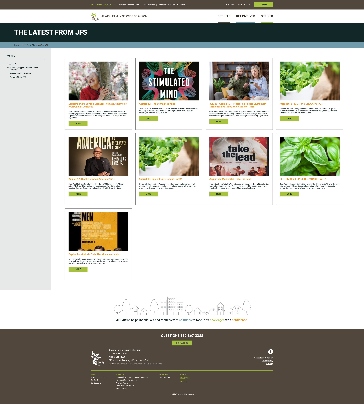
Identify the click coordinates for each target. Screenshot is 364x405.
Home (16, 45)
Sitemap (269, 364)
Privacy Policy (267, 361)
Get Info (267, 16)
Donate (263, 5)
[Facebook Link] (270, 351)
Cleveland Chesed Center (128, 5)
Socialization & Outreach (125, 386)
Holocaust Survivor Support (126, 380)
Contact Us (244, 5)
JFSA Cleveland (148, 5)
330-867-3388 (191, 336)
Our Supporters (96, 383)
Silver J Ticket (121, 389)
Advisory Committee (98, 377)
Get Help (224, 16)
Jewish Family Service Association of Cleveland (144, 364)
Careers (230, 5)
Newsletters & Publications (20, 73)
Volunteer (184, 378)
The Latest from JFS (17, 77)
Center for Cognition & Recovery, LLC (173, 5)
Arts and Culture (122, 383)
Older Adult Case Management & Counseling (132, 377)
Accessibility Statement (263, 358)
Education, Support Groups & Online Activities (23, 69)
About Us (13, 64)
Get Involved (245, 16)
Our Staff (94, 380)
